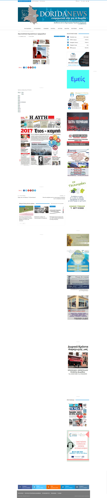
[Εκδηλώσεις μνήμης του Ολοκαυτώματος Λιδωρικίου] (41, 211)
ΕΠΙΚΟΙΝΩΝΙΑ (53, 493)
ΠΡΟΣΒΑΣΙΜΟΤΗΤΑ (46, 493)
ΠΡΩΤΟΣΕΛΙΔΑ (42, 1)
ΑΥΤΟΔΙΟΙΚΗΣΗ (37, 28)
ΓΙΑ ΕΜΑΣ (59, 493)
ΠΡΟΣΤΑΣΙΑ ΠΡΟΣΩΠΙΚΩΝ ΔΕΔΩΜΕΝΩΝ (33, 493)
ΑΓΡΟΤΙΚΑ (60, 28)
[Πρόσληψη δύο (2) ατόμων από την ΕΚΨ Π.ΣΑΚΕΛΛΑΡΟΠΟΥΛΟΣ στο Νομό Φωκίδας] (57, 211)
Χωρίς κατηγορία (62, 36)
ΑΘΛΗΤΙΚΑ (66, 28)
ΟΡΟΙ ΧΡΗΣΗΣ (20, 493)
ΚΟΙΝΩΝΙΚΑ (46, 28)
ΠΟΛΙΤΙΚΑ (53, 28)
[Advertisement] (12, 51)
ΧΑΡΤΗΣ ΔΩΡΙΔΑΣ (35, 1)
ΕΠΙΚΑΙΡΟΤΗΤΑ (56, 36)
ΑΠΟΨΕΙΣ (81, 28)
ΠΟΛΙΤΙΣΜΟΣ (74, 28)
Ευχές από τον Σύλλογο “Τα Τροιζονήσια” (27, 197)
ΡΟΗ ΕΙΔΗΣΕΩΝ (27, 28)
